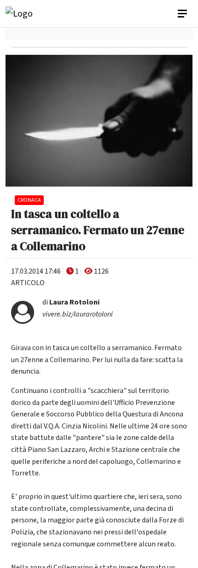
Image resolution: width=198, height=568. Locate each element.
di (70, 302)
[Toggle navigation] (183, 14)
